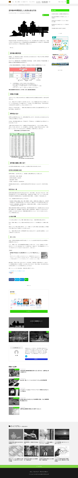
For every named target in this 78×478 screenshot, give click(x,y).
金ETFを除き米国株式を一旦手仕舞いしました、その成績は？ (60, 17)
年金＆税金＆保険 (45, 1)
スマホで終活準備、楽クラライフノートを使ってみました (62, 443)
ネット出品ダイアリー (24, 1)
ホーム (13, 1)
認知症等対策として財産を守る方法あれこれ (31, 443)
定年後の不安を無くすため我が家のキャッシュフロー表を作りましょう (24, 253)
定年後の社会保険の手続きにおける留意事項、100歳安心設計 (46, 459)
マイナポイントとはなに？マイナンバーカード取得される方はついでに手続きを (34, 390)
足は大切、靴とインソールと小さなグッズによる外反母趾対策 (33, 380)
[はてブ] (22, 279)
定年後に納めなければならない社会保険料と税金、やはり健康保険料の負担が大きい (34, 400)
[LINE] (26, 279)
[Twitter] (17, 279)
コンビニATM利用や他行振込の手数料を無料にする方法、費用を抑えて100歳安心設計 (62, 460)
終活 (49, 1)
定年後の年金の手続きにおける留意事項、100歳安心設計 (31, 459)
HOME (11, 4)
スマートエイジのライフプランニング (42, 474)
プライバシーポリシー (44, 471)
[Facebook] (11, 279)
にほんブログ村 (12, 274)
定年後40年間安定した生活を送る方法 (24, 4)
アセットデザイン (32, 1)
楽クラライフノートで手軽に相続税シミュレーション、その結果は (46, 443)
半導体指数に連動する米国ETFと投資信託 (59, 28)
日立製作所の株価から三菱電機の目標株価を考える (60, 13)
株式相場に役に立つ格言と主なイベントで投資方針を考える (60, 25)
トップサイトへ (28, 311)
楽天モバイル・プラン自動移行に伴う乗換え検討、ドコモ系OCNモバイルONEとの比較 (16, 460)
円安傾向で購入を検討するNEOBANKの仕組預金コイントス (16, 443)
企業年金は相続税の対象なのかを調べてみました (30, 408)
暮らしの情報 (17, 1)
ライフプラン (38, 1)
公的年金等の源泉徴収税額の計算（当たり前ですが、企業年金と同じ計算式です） (34, 371)
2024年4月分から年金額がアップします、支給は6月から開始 (60, 21)
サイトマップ (36, 471)
